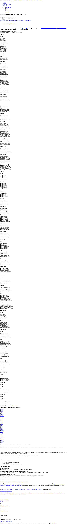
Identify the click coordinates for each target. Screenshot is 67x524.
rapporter (1, 409)
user (1, 413)
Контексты (4, 3)
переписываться (61, 28)
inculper (1, 429)
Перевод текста (3, 498)
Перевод (4, 2)
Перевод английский (4, 492)
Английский (2, 20)
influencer (2, 441)
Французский (29, 20)
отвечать (53, 28)
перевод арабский (58, 492)
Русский (25, 20)
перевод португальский (29, 493)
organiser (1, 423)
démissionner (2, 437)
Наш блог (2, 501)
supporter (2, 439)
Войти (1, 521)
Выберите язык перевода (4, 18)
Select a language (45, 489)
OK (1, 523)
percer (1, 422)
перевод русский (11, 492)
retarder (1, 442)
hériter (1, 427)
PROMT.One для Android (4, 506)
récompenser (2, 433)
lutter (1, 428)
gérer (1, 421)
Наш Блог (7, 12)
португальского (13, 485)
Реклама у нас (8, 10)
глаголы (22, 483)
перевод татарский (37, 493)
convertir (1, 418)
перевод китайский (13, 493)
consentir (1, 414)
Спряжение (7, 4)
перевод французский (26, 492)
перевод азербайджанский (50, 492)
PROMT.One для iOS (4, 505)
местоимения (43, 483)
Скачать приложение (9, 9)
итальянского (8, 485)
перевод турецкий (44, 493)
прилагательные (38, 483)
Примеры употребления (4, 499)
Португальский (21, 20)
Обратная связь (8, 7)
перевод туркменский (51, 493)
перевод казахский (6, 493)
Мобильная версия (38, 489)
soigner (1, 412)
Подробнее (54, 523)
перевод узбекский (59, 493)
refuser (1, 435)
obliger (1, 410)
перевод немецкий (18, 492)
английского (54, 484)
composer (2, 417)
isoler (1, 425)
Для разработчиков (3, 510)
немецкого (59, 484)
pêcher (1, 424)
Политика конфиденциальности (19, 489)
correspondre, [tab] (9, 23)
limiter (1, 426)
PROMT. (31, 0)
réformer (1, 419)
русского (62, 484)
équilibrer (2, 431)
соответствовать (46, 28)
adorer (1, 432)
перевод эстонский (15, 494)
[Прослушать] (26, 28)
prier (1, 438)
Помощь (7, 8)
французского (2, 485)
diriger (1, 415)
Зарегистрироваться (8, 521)
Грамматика (5, 5)
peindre (1, 420)
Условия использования (9, 489)
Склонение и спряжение (4, 500)
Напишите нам (15, 405)
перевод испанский (33, 492)
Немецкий (16, 20)
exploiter (1, 436)
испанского (19, 485)
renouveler (2, 416)
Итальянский (11, 20)
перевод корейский (20, 493)
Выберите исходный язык (5, 17)
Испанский (7, 20)
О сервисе (2, 489)
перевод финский (8, 494)
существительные (31, 483)
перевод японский (22, 494)
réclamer (1, 411)
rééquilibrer (2, 430)
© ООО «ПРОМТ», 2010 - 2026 (6, 491)
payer (1, 440)
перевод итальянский (41, 492)
